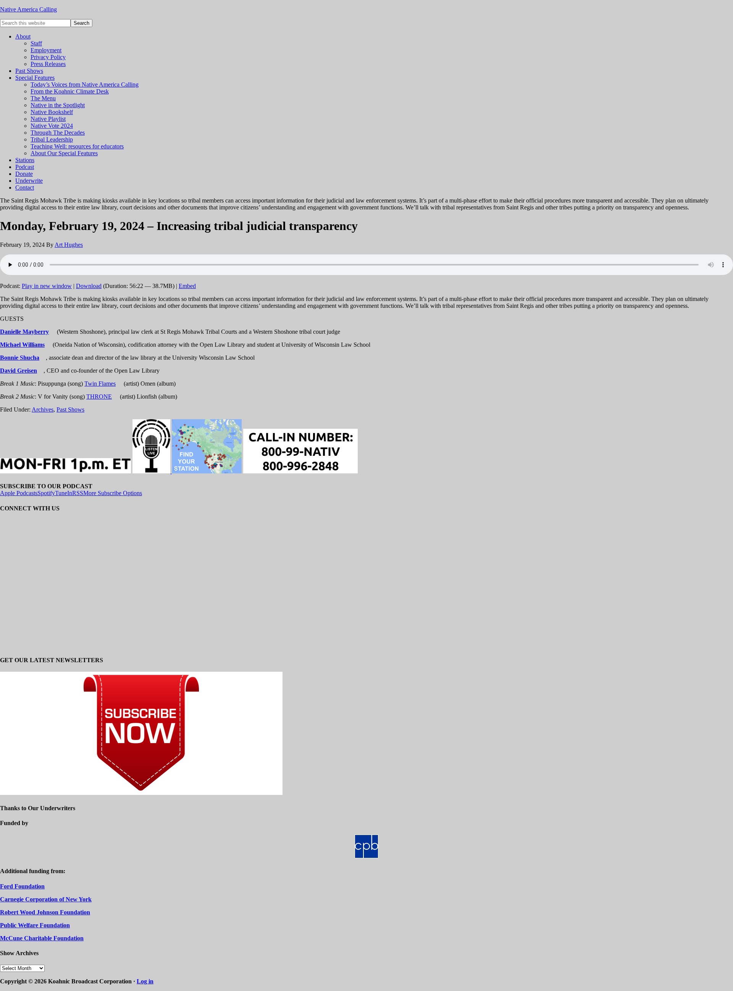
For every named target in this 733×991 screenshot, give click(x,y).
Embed (187, 286)
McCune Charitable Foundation (42, 938)
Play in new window (47, 286)
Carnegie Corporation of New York (46, 899)
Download (89, 286)
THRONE (99, 396)
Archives (42, 409)
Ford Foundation (22, 886)
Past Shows (70, 409)
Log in (145, 981)
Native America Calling (28, 9)
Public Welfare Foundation (35, 925)
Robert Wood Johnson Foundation (45, 912)
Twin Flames (100, 383)
